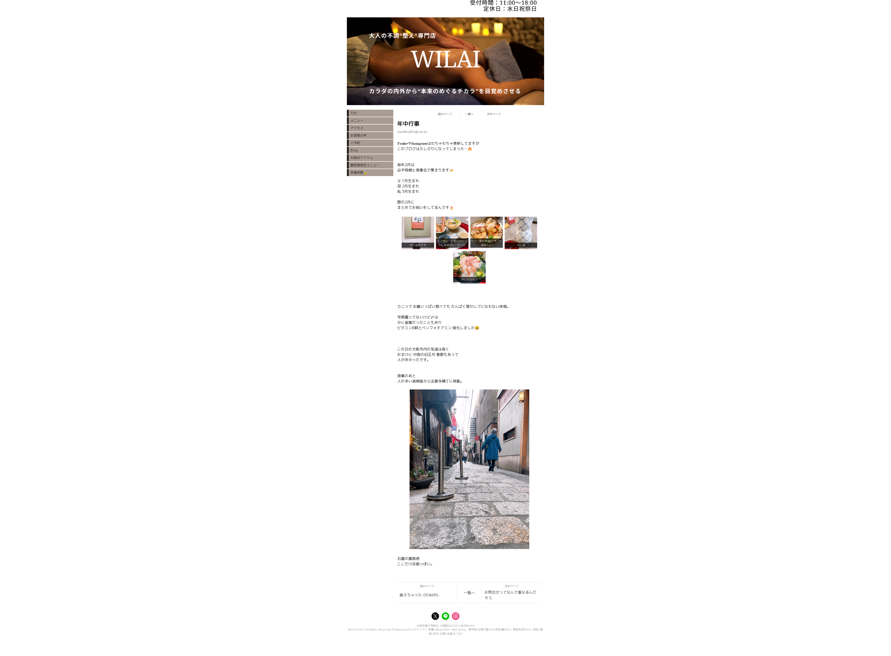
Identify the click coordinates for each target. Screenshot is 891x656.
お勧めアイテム (361, 157)
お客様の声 (358, 135)
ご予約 (355, 143)
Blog (354, 150)
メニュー (356, 120)
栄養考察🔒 (358, 172)
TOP (353, 113)
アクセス (356, 128)
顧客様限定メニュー (365, 165)
